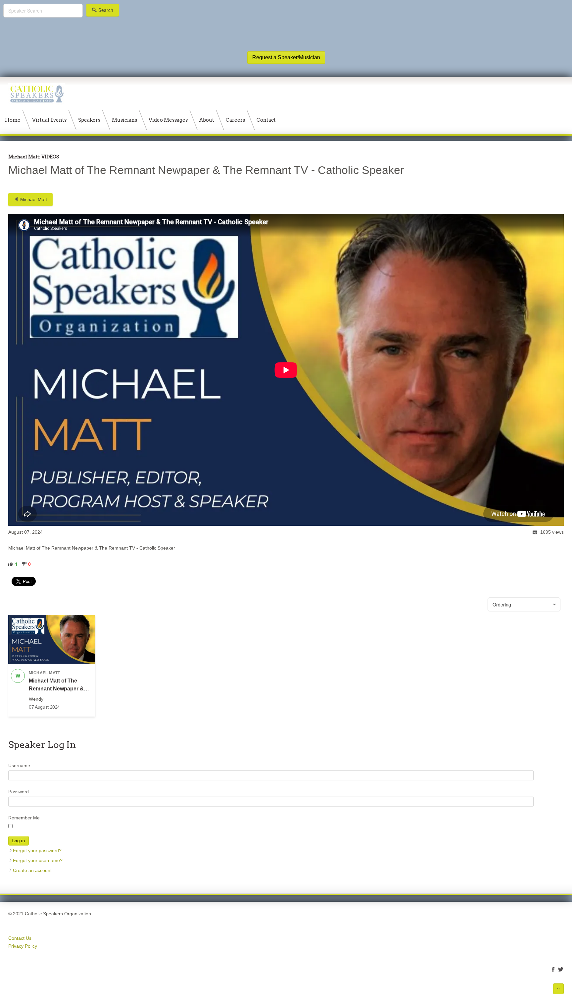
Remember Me (24, 817)
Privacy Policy (22, 946)
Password (18, 791)
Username (19, 765)
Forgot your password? (37, 850)
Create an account (32, 870)
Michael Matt (33, 199)
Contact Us (19, 938)
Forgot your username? (38, 860)
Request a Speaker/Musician (286, 57)
